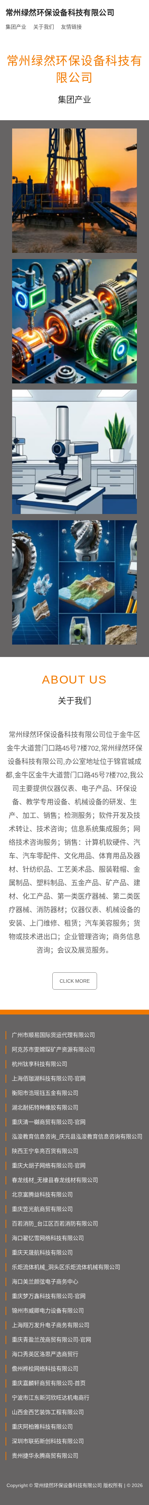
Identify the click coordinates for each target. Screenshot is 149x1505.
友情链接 (71, 27)
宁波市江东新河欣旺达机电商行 (50, 1398)
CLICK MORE (75, 981)
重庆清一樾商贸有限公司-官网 (49, 1122)
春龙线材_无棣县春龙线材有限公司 (55, 1180)
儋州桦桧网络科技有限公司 (45, 1369)
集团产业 (16, 27)
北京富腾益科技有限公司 (42, 1195)
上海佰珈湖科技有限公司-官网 (49, 1079)
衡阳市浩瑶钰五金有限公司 (45, 1093)
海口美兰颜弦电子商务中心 (45, 1282)
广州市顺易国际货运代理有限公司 (53, 1035)
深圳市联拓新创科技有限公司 (48, 1441)
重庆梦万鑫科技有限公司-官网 (49, 1296)
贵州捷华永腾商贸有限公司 (45, 1456)
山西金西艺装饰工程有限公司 (48, 1412)
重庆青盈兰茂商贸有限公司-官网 (51, 1340)
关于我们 (43, 27)
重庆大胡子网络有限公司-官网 (49, 1166)
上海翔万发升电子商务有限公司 (50, 1325)
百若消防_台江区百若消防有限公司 (55, 1224)
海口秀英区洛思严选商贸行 (45, 1354)
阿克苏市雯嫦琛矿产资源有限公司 (53, 1049)
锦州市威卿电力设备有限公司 (48, 1311)
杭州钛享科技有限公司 (39, 1064)
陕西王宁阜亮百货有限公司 (45, 1151)
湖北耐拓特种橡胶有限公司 (45, 1108)
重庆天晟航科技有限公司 (42, 1253)
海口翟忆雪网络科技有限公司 (48, 1238)
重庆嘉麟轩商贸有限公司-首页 (49, 1383)
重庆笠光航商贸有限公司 (42, 1209)
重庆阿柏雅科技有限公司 (42, 1427)
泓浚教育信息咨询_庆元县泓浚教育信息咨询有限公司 (77, 1137)
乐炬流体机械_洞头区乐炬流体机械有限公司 (66, 1267)
